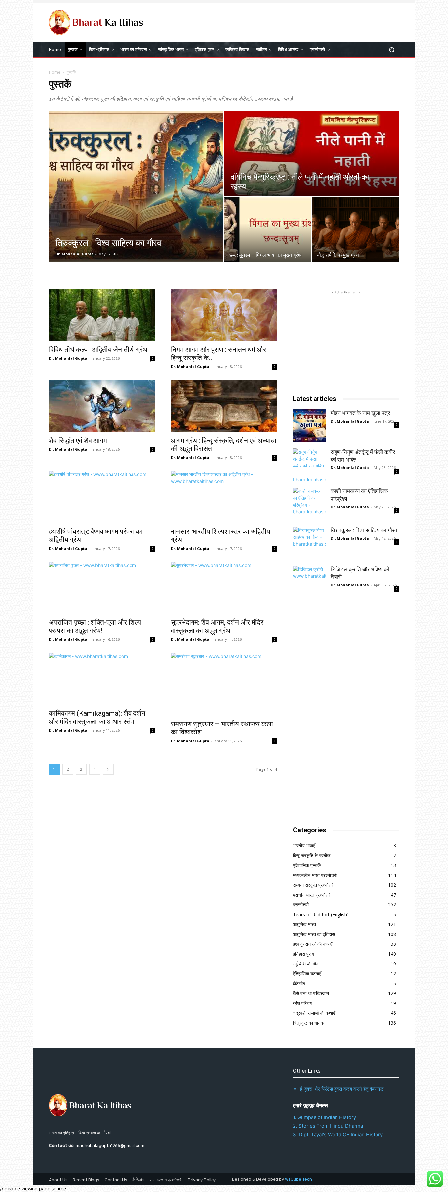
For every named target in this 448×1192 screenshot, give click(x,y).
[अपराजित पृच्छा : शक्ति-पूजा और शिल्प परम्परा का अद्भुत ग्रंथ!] (102, 588)
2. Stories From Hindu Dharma (328, 1126)
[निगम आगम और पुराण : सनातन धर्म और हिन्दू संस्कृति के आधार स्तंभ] (224, 315)
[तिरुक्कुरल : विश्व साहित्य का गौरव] (136, 186)
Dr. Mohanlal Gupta (74, 253)
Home (54, 72)
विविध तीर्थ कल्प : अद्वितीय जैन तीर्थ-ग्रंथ (98, 350)
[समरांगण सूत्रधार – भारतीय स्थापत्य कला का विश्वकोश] (224, 684)
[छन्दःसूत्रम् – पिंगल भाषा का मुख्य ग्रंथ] (267, 229)
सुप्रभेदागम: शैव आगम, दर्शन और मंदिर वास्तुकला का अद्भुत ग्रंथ (217, 626)
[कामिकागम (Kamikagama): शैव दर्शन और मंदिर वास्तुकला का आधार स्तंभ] (102, 679)
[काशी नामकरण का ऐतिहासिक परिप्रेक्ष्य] (309, 504)
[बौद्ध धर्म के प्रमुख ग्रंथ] (355, 229)
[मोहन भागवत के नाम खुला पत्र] (309, 425)
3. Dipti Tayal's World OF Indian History (338, 1134)
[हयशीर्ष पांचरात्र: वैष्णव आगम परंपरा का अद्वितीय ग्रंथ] (102, 497)
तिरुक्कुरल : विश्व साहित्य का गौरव (364, 530)
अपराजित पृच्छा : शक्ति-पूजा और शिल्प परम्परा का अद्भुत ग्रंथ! (95, 626)
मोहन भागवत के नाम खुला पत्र (360, 413)
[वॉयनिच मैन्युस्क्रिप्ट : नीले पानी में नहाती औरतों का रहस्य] (311, 153)
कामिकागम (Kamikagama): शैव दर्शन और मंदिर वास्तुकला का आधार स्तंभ (97, 717)
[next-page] (108, 769)
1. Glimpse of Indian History (324, 1117)
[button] (391, 49)
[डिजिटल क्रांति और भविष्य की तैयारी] (309, 582)
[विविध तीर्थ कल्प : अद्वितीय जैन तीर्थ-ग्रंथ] (102, 315)
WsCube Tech (298, 1179)
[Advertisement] (342, 712)
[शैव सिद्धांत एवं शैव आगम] (102, 406)
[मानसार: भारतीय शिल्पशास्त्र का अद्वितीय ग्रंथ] (224, 497)
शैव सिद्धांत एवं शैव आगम (78, 440)
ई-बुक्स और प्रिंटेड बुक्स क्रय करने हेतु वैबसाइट (342, 1089)
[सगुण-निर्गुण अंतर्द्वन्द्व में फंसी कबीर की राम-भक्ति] (309, 464)
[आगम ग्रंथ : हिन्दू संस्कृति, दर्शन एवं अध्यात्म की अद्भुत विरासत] (224, 406)
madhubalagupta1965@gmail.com (110, 1145)
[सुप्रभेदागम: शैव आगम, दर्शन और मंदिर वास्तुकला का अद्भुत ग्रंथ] (224, 588)
